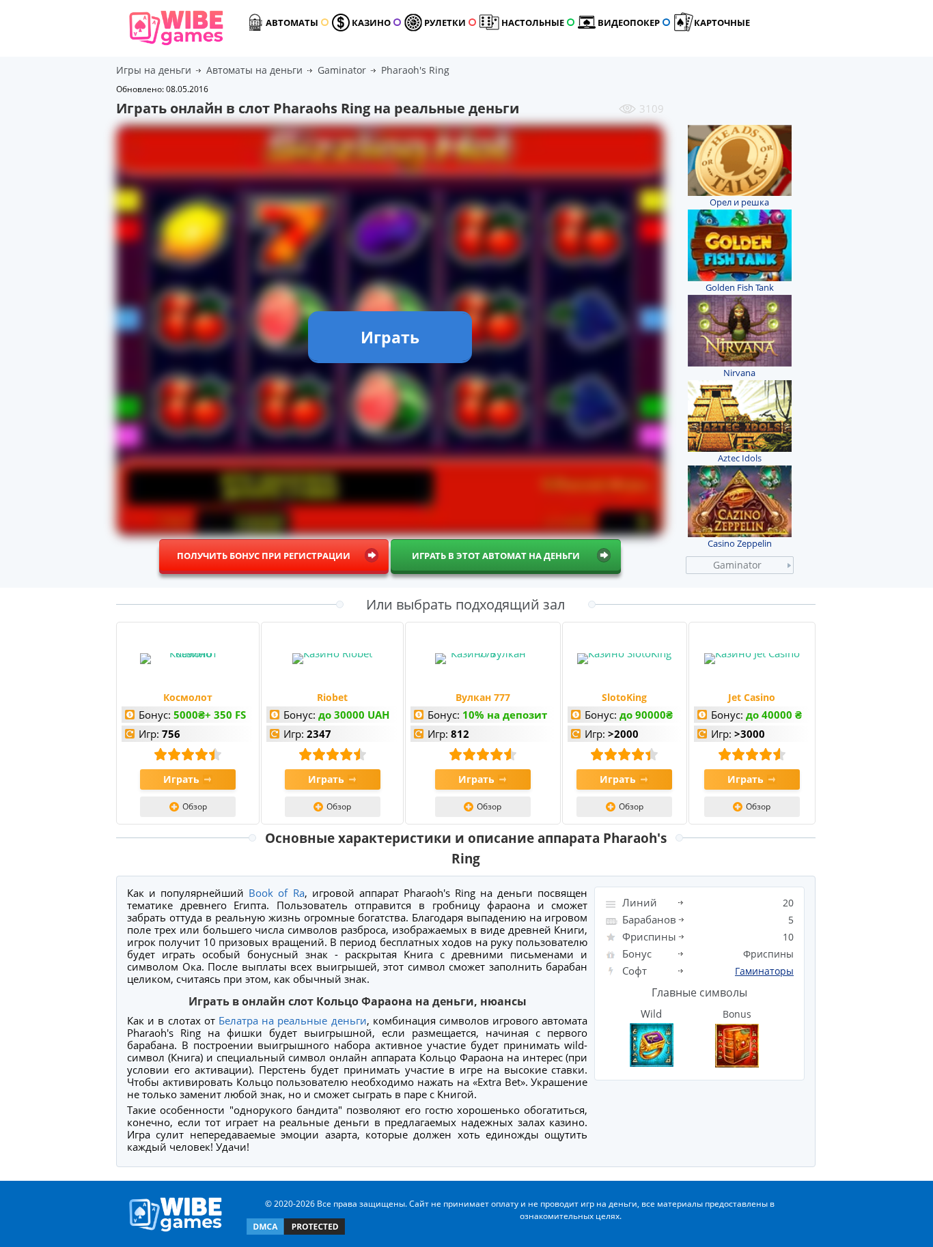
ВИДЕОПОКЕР (629, 22)
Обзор (194, 806)
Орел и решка (739, 202)
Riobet (332, 697)
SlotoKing (624, 697)
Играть (181, 779)
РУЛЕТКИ (445, 22)
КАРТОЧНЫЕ (722, 22)
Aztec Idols (740, 458)
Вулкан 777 (483, 697)
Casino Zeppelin (740, 543)
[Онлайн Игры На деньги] (175, 1232)
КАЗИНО (371, 22)
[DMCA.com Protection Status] (296, 1233)
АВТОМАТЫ (292, 22)
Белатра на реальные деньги (293, 1020)
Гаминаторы (764, 970)
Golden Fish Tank (740, 287)
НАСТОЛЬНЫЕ (532, 22)
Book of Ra (276, 893)
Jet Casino (751, 697)
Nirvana (739, 373)
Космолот (187, 697)
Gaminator (737, 564)
